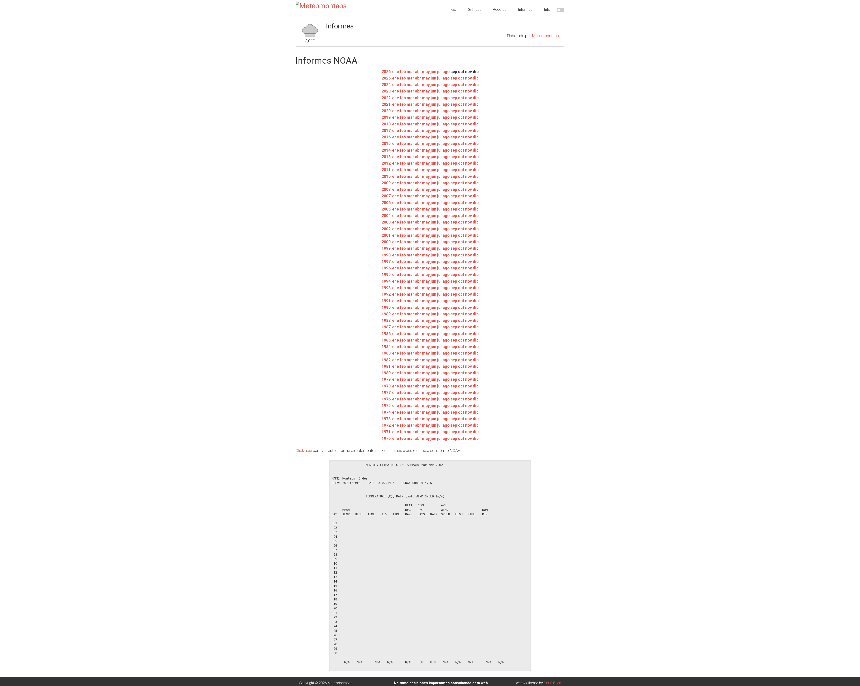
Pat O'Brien (552, 683)
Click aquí (304, 450)
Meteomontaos (545, 35)
